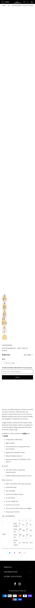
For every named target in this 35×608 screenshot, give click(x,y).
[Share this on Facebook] (15, 553)
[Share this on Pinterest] (20, 553)
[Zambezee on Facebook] (15, 584)
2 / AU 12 (14, 386)
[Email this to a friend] (25, 553)
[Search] (28, 2)
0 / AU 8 (5, 391)
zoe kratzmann (7, 345)
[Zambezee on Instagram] (20, 584)
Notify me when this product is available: (17, 368)
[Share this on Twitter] (9, 553)
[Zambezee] (17, 2)
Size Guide (27, 355)
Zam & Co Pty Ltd (19, 591)
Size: (3, 359)
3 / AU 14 (22, 386)
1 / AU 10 (5, 386)
